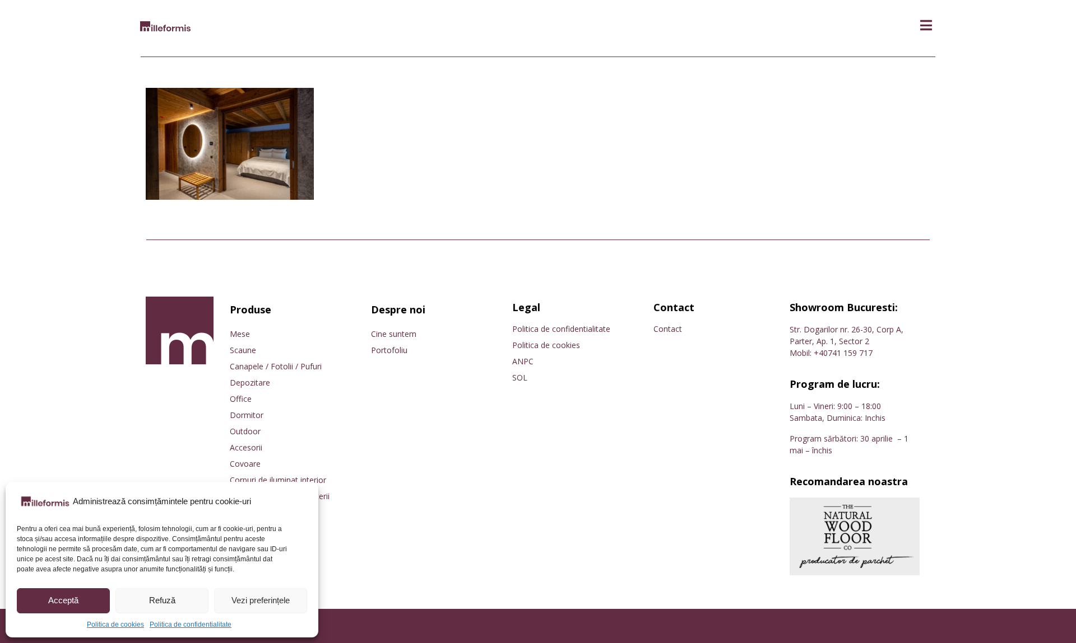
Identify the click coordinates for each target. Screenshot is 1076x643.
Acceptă (63, 600)
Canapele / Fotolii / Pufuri (276, 366)
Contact (667, 328)
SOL (519, 377)
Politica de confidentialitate (190, 624)
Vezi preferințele (260, 600)
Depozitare (250, 382)
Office (241, 398)
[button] (926, 25)
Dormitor (246, 415)
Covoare (245, 463)
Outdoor (245, 431)
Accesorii (246, 447)
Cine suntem (393, 333)
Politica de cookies (115, 624)
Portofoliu (389, 350)
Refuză (162, 600)
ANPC (523, 361)
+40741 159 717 (843, 353)
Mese (240, 333)
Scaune (243, 350)
